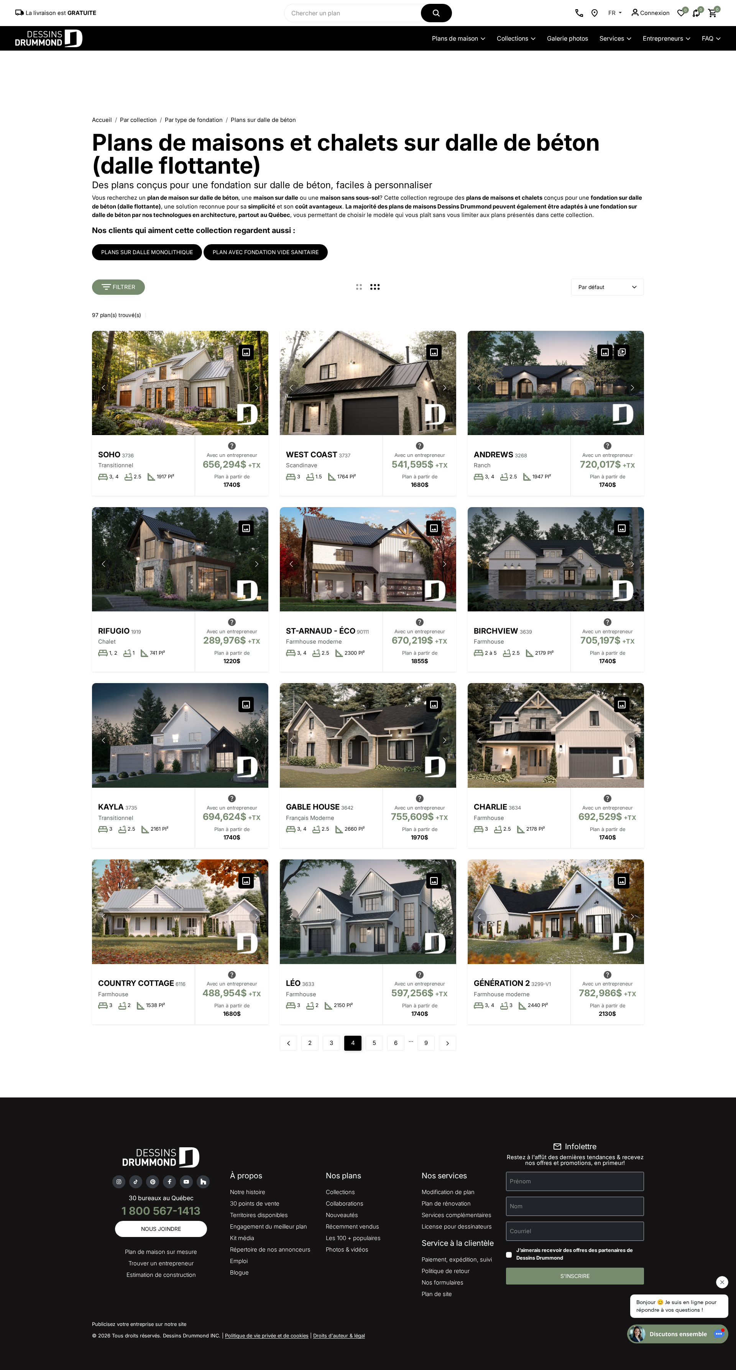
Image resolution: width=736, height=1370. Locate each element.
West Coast (311, 454)
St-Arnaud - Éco (320, 631)
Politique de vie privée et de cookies (267, 1335)
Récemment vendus (352, 1226)
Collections (512, 38)
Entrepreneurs (663, 38)
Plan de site (437, 1294)
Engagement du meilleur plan (268, 1226)
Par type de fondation (194, 119)
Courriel (520, 1231)
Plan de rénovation (446, 1203)
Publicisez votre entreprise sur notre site (139, 1324)
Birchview (496, 631)
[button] (256, 388)
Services (612, 38)
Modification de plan (448, 1192)
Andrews (493, 454)
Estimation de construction (161, 1274)
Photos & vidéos (347, 1249)
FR (612, 12)
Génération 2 (502, 983)
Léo (293, 983)
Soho (109, 454)
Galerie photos (567, 38)
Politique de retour (446, 1271)
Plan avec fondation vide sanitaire (266, 252)
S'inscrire (575, 1276)
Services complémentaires (456, 1215)
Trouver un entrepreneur (161, 1263)
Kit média (242, 1238)
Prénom (520, 1181)
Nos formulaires (442, 1282)
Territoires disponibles (259, 1215)
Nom (516, 1206)
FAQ (707, 38)
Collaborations (344, 1203)
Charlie (490, 806)
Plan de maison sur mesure (161, 1251)
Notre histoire (247, 1192)
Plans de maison (455, 38)
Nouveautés (342, 1215)
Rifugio (114, 631)
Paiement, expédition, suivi (457, 1259)
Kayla (111, 806)
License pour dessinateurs (457, 1226)
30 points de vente (254, 1203)
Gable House (313, 806)
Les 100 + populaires (353, 1238)
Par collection (138, 119)
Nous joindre (161, 1228)
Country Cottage (136, 983)
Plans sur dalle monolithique (147, 252)
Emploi (239, 1261)
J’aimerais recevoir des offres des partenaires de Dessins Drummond (574, 1254)
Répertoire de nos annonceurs (270, 1249)
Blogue (239, 1272)
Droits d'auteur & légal (339, 1335)
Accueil (102, 119)
